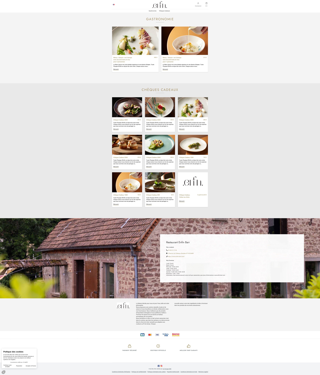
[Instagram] (161, 366)
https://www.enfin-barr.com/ (176, 257)
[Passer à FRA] (113, 4)
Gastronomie (152, 11)
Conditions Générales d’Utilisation (121, 372)
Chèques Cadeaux (164, 11)
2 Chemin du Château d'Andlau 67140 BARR (181, 253)
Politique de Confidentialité (139, 372)
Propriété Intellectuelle (173, 372)
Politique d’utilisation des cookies (156, 372)
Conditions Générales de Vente (188, 372)
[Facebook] (159, 366)
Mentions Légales (203, 372)
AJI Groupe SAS (167, 369)
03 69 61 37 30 (172, 250)
